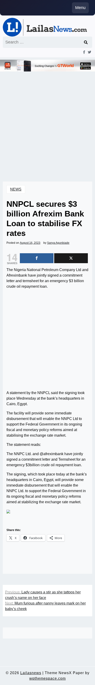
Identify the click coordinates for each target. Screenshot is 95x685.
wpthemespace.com (47, 678)
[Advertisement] (47, 120)
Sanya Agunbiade (58, 242)
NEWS (15, 189)
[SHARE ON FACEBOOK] (36, 258)
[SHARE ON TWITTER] (71, 258)
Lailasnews (30, 673)
